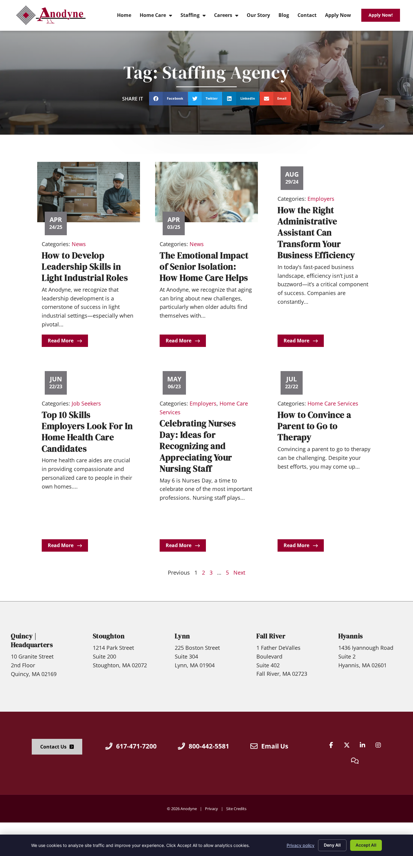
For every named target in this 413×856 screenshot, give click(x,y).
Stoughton (109, 636)
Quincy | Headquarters (32, 640)
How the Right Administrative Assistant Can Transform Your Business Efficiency (316, 232)
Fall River (270, 636)
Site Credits (236, 808)
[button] (168, 98)
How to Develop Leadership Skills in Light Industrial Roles (85, 266)
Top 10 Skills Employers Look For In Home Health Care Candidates (87, 432)
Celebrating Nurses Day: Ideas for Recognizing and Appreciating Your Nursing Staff (198, 446)
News (79, 244)
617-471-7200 (136, 746)
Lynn (182, 636)
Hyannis (350, 636)
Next (239, 572)
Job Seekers (86, 403)
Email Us (274, 746)
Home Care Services (332, 403)
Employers (320, 198)
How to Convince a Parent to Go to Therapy (314, 426)
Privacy (211, 808)
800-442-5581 (209, 746)
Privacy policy (300, 845)
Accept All (366, 845)
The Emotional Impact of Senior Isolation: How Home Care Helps (204, 266)
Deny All (332, 845)
